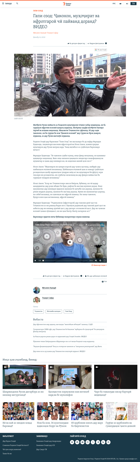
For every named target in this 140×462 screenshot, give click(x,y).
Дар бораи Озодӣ (9, 441)
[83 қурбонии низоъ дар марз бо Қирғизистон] (87, 411)
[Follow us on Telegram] (98, 442)
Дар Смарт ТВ (41, 449)
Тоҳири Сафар (52, 33)
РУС (114, 4)
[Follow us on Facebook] (77, 442)
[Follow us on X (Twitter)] (93, 442)
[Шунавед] (127, 3)
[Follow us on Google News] (72, 442)
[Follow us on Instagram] (88, 442)
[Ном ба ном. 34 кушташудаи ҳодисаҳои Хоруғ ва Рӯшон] (53, 411)
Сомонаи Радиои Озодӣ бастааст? (16, 445)
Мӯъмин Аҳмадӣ (39, 33)
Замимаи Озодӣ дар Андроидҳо (48, 441)
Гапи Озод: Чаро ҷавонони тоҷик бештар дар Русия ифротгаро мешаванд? (69, 225)
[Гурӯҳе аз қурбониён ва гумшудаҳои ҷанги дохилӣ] (121, 411)
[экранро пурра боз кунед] (104, 260)
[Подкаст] (108, 442)
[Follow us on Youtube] (82, 442)
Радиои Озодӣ (46, 228)
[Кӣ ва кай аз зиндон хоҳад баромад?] (18, 411)
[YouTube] (120, 3)
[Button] (76, 43)
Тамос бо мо (7, 454)
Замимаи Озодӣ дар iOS (45, 445)
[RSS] (103, 442)
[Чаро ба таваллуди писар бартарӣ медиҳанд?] (115, 377)
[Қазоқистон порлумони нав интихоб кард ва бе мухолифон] (70, 377)
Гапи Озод (38, 11)
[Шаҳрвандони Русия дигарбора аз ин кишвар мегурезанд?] (24, 377)
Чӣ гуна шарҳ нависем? (12, 449)
